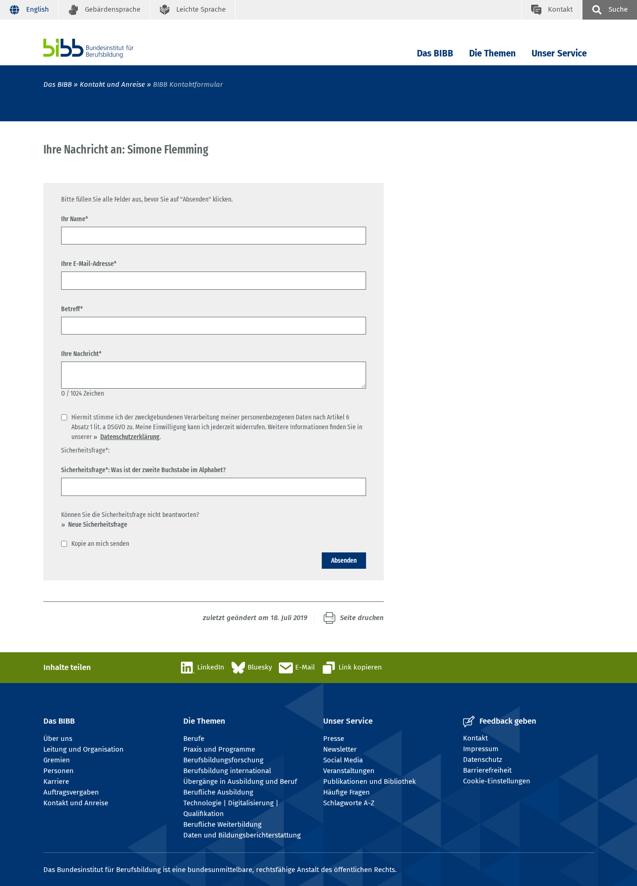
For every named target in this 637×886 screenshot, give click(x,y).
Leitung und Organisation (83, 749)
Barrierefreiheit (487, 770)
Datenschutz (482, 759)
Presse (333, 738)
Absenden (344, 560)
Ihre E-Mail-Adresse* (89, 263)
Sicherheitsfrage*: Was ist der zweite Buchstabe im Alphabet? (143, 470)
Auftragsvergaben (71, 792)
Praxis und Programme (219, 749)
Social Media (343, 760)
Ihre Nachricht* (81, 353)
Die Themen (492, 53)
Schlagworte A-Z (348, 803)
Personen (58, 771)
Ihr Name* (74, 219)
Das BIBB (435, 53)
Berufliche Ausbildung (218, 792)
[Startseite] (102, 48)
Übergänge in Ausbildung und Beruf (240, 781)
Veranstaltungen (348, 771)
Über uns (57, 738)
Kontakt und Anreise (112, 84)
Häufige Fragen (346, 792)
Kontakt (475, 738)
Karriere (56, 781)
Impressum (481, 749)
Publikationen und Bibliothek (369, 781)
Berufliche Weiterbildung (222, 824)
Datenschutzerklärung (129, 437)
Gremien (56, 760)
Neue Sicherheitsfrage (97, 524)
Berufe (193, 738)
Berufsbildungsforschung (223, 760)
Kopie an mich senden (100, 543)
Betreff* (72, 309)
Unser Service (559, 53)
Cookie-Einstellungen (496, 781)
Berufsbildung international (227, 771)
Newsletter (340, 749)
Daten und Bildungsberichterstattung (242, 835)
